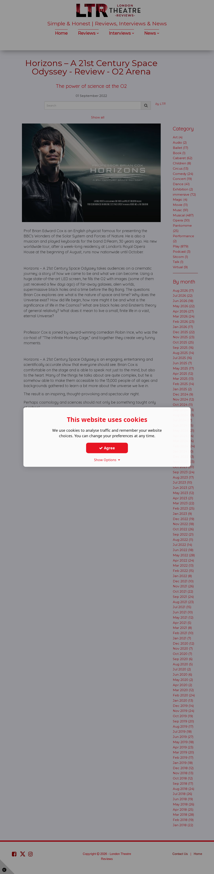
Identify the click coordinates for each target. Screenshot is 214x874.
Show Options (106, 460)
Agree (109, 447)
